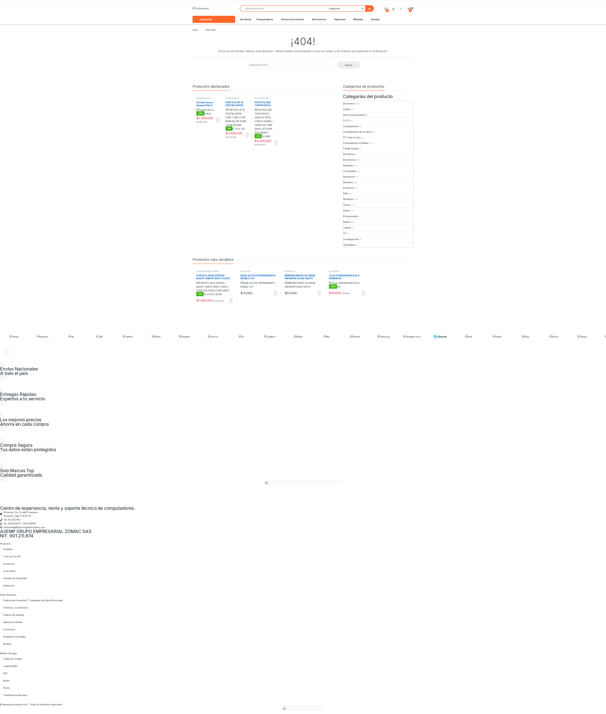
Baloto (6, 680)
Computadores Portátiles (203, 99)
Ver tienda (245, 19)
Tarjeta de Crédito (12, 658)
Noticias (7, 644)
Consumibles (349, 171)
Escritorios (348, 188)
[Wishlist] (393, 8)
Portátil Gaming (350, 148)
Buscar (348, 65)
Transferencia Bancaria (15, 695)
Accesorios (349, 103)
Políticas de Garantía (13, 615)
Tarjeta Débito (10, 666)
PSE (5, 673)
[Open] (234, 8)
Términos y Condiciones (15, 607)
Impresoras (349, 176)
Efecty (6, 688)
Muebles (358, 19)
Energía (375, 19)
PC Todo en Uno (351, 137)
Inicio (195, 30)
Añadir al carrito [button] (216, 120)
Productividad (350, 216)
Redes (346, 222)
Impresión (340, 19)
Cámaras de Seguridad (15, 578)
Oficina (346, 205)
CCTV (346, 120)
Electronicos (349, 159)
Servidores (349, 154)
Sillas (345, 193)
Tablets (347, 227)
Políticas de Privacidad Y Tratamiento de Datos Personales (33, 600)
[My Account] (401, 8)
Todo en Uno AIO (12, 556)
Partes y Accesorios (292, 19)
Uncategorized (351, 239)
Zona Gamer (9, 571)
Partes (346, 210)
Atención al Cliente (12, 622)
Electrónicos (319, 19)
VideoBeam (349, 245)
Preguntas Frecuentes (14, 636)
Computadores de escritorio (357, 131)
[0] (385, 8)
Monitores (348, 199)
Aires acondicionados (354, 115)
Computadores (264, 19)
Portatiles (8, 549)
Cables (346, 109)
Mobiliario (348, 182)
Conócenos (9, 629)
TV (344, 233)
